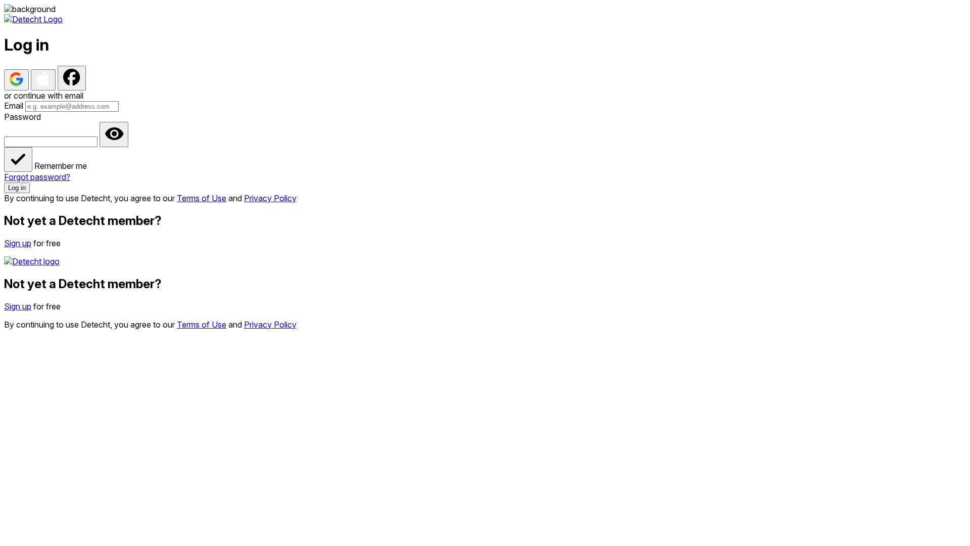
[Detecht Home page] (33, 19)
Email (13, 106)
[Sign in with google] (16, 79)
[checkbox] (18, 159)
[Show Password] (114, 134)
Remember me (60, 166)
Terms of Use (201, 198)
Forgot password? (37, 177)
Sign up (17, 243)
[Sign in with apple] (43, 79)
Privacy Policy (270, 198)
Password (22, 117)
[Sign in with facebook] (72, 78)
